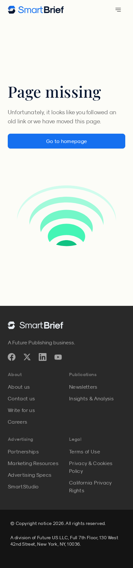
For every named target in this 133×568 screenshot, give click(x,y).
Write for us (21, 410)
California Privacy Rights (90, 486)
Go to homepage (66, 141)
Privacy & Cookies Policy (90, 467)
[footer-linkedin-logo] (42, 357)
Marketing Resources (33, 463)
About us (19, 387)
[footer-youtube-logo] (58, 357)
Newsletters (83, 387)
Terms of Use (84, 451)
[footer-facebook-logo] (11, 357)
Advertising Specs (29, 475)
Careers (17, 422)
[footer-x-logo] (27, 357)
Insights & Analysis (91, 398)
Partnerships (23, 451)
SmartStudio (23, 486)
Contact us (21, 398)
